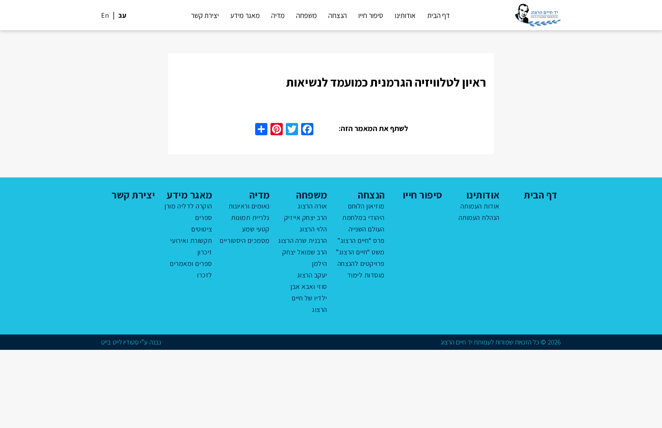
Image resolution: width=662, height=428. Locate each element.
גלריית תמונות (250, 217)
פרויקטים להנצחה (361, 263)
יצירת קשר (205, 15)
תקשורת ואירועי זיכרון (191, 246)
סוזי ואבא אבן (308, 286)
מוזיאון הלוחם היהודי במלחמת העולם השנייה (363, 217)
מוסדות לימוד (366, 275)
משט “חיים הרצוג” (360, 252)
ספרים (203, 217)
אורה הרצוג (312, 206)
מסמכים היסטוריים (245, 240)
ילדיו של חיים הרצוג (309, 304)
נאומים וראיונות (249, 206)
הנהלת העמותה (479, 217)
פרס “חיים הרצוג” (361, 240)
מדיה (278, 15)
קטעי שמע (256, 229)
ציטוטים (201, 229)
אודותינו (405, 15)
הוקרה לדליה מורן (188, 206)
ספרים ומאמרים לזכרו (191, 269)
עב (122, 15)
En (105, 15)
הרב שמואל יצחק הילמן (304, 258)
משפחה (306, 15)
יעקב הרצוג (312, 275)
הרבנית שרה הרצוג (302, 240)
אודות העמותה (480, 206)
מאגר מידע (245, 15)
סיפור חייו (370, 15)
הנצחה (337, 15)
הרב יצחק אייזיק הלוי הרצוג (305, 223)
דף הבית (438, 15)
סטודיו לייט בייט (120, 342)
